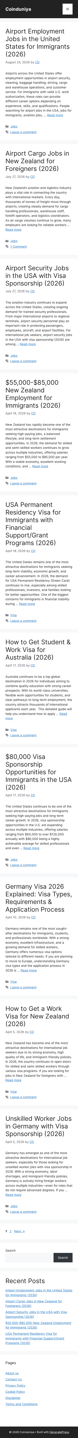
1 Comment (18, 246)
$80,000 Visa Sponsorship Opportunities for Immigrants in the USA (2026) (38, 772)
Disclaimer (12, 1398)
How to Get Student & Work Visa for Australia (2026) (38, 649)
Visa (13, 615)
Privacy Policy (15, 1385)
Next (19, 1231)
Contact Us (13, 1379)
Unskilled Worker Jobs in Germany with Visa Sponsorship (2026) (38, 1126)
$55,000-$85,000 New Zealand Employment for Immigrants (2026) (33, 394)
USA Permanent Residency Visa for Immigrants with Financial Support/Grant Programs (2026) (34, 1338)
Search (10, 1250)
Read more (55, 115)
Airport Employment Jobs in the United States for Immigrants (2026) (37, 42)
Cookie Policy (15, 1392)
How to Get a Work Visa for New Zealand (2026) (37, 1016)
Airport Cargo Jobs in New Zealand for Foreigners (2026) (37, 160)
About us (12, 1373)
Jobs (13, 126)
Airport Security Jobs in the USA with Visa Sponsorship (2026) (37, 275)
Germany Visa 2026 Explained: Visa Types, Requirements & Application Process (38, 898)
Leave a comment (23, 132)
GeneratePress (59, 1432)
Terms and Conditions (21, 1404)
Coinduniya (18, 9)
